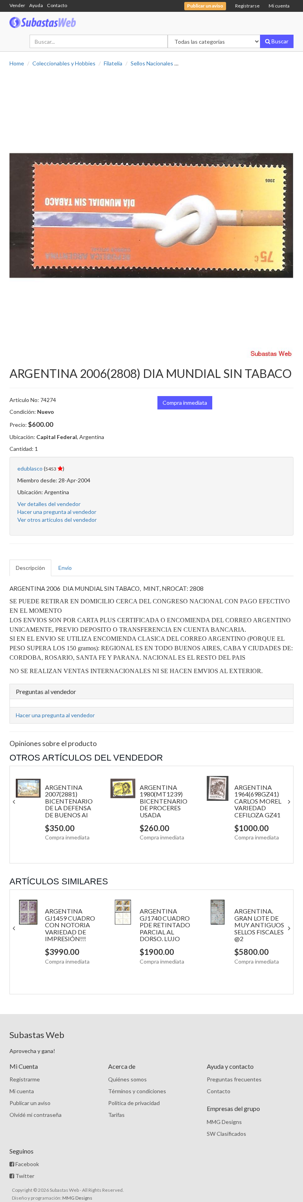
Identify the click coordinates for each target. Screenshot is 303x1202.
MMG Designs (224, 1121)
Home (16, 63)
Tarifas (116, 1114)
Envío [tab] (65, 567)
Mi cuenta (279, 6)
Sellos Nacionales (152, 63)
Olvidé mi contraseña (35, 1114)
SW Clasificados (226, 1133)
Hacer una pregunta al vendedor (56, 511)
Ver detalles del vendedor (48, 504)
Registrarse (247, 6)
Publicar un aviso (29, 1103)
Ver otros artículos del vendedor (57, 519)
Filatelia (113, 63)
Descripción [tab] (30, 567)
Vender (17, 5)
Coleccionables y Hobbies (63, 63)
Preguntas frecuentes (234, 1079)
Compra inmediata (185, 402)
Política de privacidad (134, 1103)
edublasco (30, 468)
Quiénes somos (127, 1079)
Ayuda (36, 5)
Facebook (26, 1164)
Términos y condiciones (137, 1091)
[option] (151, 217)
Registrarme (24, 1079)
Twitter (24, 1175)
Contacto (57, 5)
